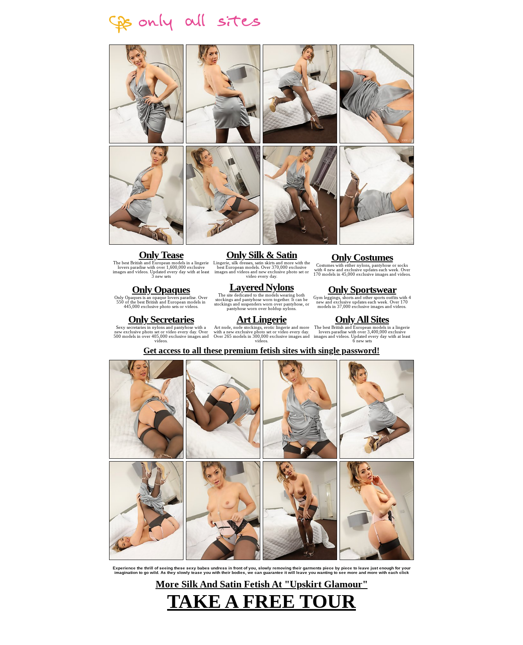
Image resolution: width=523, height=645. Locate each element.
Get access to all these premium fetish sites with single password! (261, 350)
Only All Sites (362, 319)
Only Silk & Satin (261, 254)
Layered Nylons (262, 286)
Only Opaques (161, 289)
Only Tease (161, 254)
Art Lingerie (261, 319)
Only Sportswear (362, 289)
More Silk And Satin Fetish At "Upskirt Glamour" (262, 584)
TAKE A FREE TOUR (261, 601)
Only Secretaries (161, 319)
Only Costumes (362, 257)
